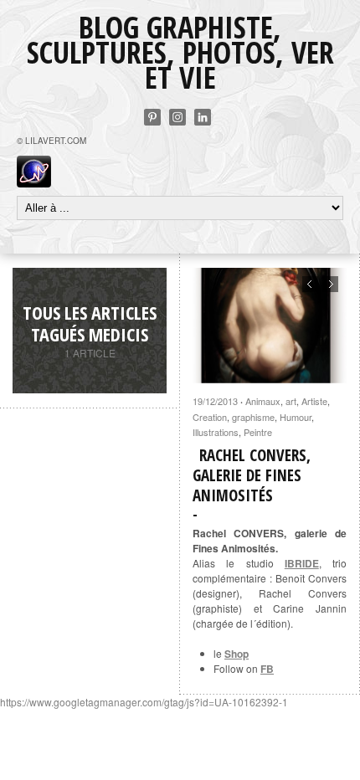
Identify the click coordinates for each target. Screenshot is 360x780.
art (290, 401)
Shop (236, 653)
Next (330, 284)
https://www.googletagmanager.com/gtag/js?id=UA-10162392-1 (144, 702)
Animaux (262, 401)
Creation (210, 416)
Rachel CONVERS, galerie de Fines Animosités (252, 475)
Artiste (314, 401)
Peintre (258, 432)
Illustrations (216, 432)
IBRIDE (302, 563)
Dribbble (177, 117)
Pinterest (152, 117)
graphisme (253, 416)
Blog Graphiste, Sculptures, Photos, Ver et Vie (180, 52)
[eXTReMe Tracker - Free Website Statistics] (34, 182)
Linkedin (202, 117)
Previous (310, 284)
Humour (295, 416)
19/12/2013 (215, 401)
